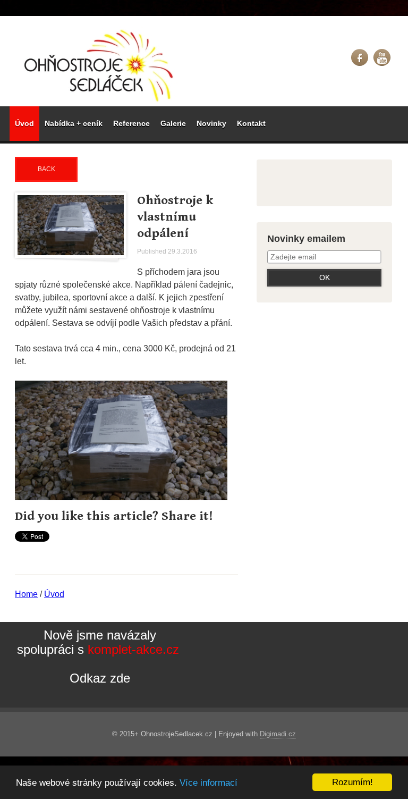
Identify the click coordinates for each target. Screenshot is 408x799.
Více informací (208, 783)
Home (26, 594)
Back (46, 169)
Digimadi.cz (278, 734)
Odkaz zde (100, 678)
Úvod (54, 594)
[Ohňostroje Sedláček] (100, 65)
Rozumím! (352, 782)
